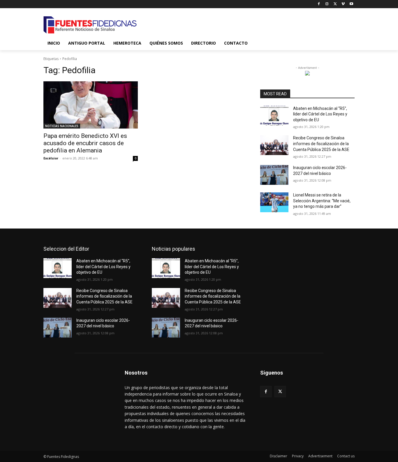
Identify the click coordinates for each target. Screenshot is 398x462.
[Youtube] (351, 4)
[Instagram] (327, 4)
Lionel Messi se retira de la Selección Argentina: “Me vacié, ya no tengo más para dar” (322, 201)
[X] (335, 4)
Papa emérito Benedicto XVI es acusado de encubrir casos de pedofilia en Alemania (85, 143)
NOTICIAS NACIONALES (61, 126)
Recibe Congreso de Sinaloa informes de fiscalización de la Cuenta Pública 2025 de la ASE (321, 144)
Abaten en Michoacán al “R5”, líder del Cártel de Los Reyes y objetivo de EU (320, 114)
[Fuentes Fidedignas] (90, 25)
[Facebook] (319, 4)
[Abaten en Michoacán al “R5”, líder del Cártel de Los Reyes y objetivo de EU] (274, 116)
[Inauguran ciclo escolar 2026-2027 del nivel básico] (274, 175)
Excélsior (50, 158)
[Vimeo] (343, 4)
